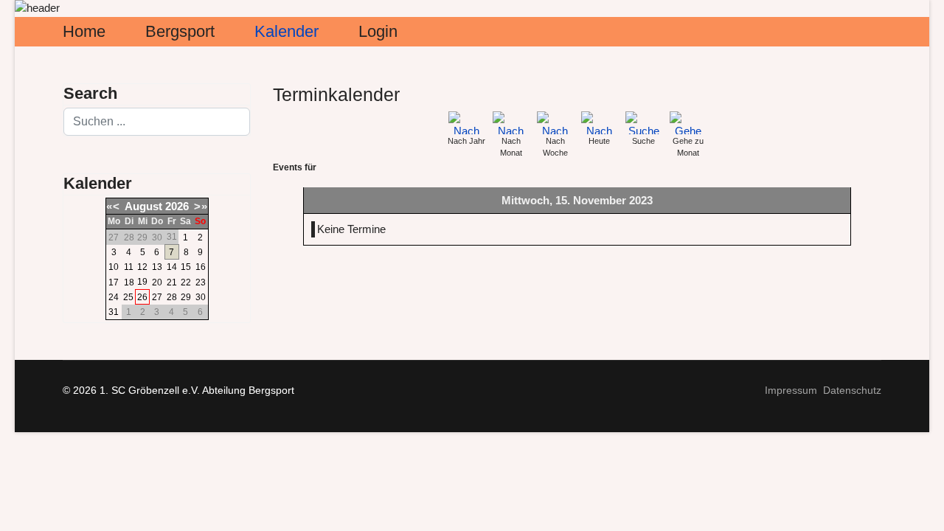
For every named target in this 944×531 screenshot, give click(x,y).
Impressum (791, 390)
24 (113, 297)
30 (200, 297)
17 (113, 282)
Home (84, 31)
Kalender (286, 31)
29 (186, 297)
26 (142, 297)
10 (113, 267)
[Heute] (599, 122)
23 (200, 282)
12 (142, 267)
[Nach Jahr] (466, 122)
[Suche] (643, 122)
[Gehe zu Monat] (688, 122)
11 (128, 267)
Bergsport (180, 31)
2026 (177, 206)
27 (157, 297)
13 (157, 267)
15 (186, 267)
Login (378, 31)
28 (172, 297)
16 (200, 267)
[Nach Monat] (511, 122)
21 (172, 282)
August (143, 206)
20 (157, 282)
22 (186, 282)
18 (129, 282)
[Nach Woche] (555, 122)
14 (172, 267)
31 (113, 312)
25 (128, 297)
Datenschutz (852, 390)
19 (142, 282)
